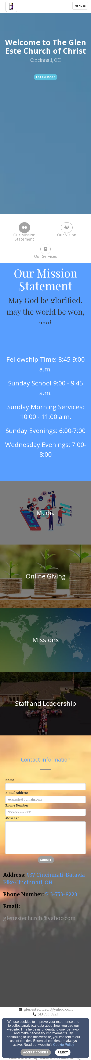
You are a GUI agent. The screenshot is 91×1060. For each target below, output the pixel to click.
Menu (81, 5)
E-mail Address (17, 793)
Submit (46, 860)
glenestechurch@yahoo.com (48, 1009)
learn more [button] (45, 77)
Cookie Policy (63, 1044)
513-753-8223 (48, 1014)
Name (10, 780)
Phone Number (17, 805)
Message (12, 818)
